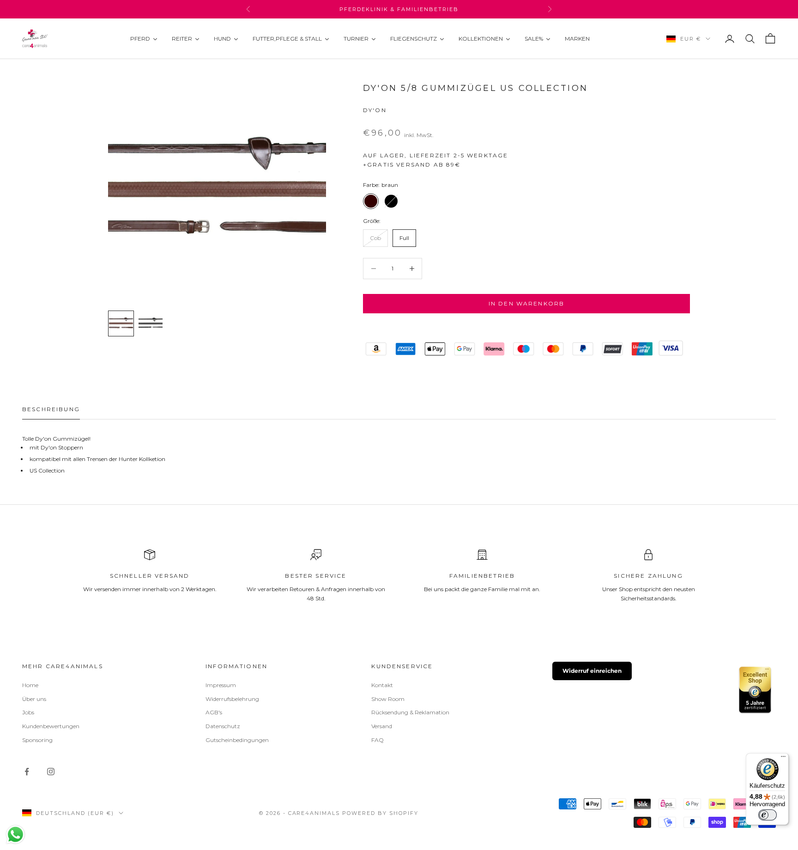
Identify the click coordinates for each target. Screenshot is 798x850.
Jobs (28, 712)
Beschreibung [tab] (51, 409)
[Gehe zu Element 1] (121, 323)
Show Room (388, 698)
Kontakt (382, 685)
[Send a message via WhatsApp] (15, 834)
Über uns (34, 698)
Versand (381, 726)
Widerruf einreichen (592, 670)
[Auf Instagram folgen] (50, 771)
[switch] (767, 814)
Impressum (221, 685)
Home (30, 685)
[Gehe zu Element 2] (150, 323)
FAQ (377, 739)
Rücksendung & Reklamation (410, 712)
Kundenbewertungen (50, 726)
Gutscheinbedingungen (237, 739)
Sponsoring (37, 739)
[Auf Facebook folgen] (26, 771)
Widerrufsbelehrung (232, 698)
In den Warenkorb (527, 303)
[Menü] (783, 758)
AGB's (214, 712)
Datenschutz (223, 726)
